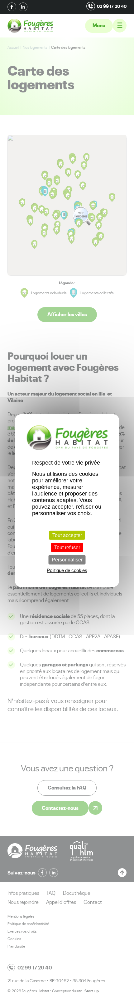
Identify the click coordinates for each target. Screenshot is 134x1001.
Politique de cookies (67, 570)
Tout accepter (67, 535)
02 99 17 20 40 (112, 6)
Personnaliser (67, 559)
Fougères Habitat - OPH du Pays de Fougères (30, 26)
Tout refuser (67, 547)
